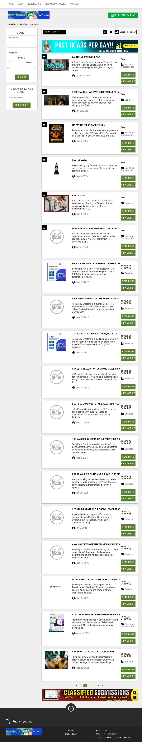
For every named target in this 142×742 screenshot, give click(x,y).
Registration (34, 4)
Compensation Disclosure (106, 734)
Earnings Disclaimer (103, 737)
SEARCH (21, 77)
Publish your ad (125, 15)
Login (20, 4)
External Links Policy (123, 737)
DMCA (106, 730)
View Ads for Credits (55, 4)
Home (10, 4)
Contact (74, 4)
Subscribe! (21, 105)
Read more (128, 74)
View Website (128, 81)
